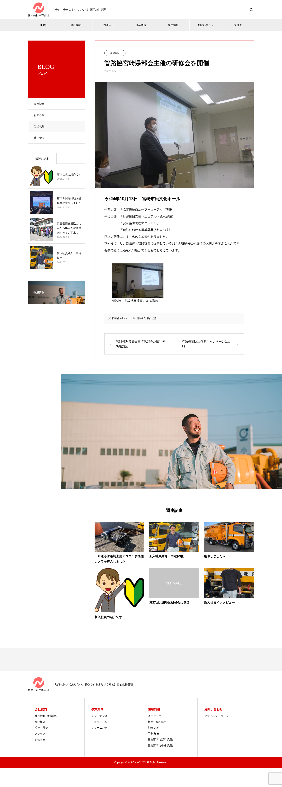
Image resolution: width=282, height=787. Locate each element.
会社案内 (76, 25)
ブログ (238, 25)
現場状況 (39, 126)
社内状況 (39, 137)
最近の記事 (42, 158)
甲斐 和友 (153, 733)
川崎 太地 (153, 727)
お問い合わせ (206, 25)
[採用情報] (56, 301)
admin (123, 318)
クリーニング (99, 727)
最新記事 (39, 103)
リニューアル (99, 722)
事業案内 (140, 25)
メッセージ (154, 716)
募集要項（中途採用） (161, 745)
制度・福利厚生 (157, 722)
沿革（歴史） (43, 727)
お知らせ (108, 25)
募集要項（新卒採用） (161, 739)
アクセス (40, 733)
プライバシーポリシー (217, 716)
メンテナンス (99, 716)
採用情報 (173, 25)
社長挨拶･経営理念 (46, 716)
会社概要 (40, 722)
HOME (44, 25)
